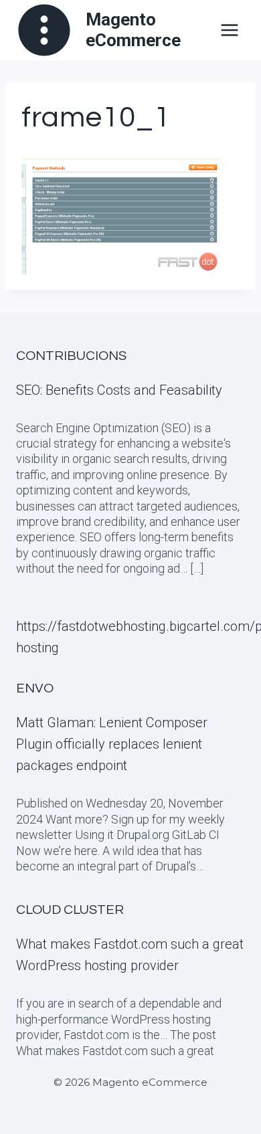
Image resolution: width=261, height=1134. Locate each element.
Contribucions (71, 356)
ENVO (35, 688)
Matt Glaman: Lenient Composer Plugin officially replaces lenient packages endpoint (111, 744)
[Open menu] (229, 29)
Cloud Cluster (70, 910)
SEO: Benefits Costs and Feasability (119, 390)
